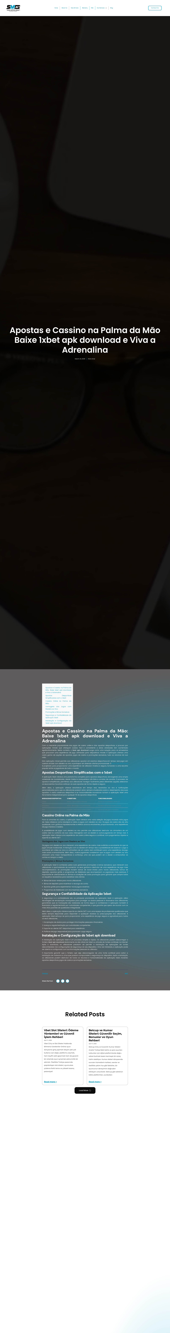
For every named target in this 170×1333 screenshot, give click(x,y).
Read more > (50, 1082)
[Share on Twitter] (62, 981)
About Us (64, 8)
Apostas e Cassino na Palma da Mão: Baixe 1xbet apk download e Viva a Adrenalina (58, 690)
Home (56, 8)
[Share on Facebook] (57, 981)
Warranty (84, 8)
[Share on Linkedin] (67, 981)
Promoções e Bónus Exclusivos (57, 712)
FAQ (92, 8)
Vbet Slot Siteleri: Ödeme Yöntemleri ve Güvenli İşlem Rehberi (61, 1034)
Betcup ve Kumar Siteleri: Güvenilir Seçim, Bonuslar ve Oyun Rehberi (105, 1035)
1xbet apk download (120, 763)
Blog (111, 8)
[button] (85, 1090)
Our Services (101, 8)
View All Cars (74, 8)
